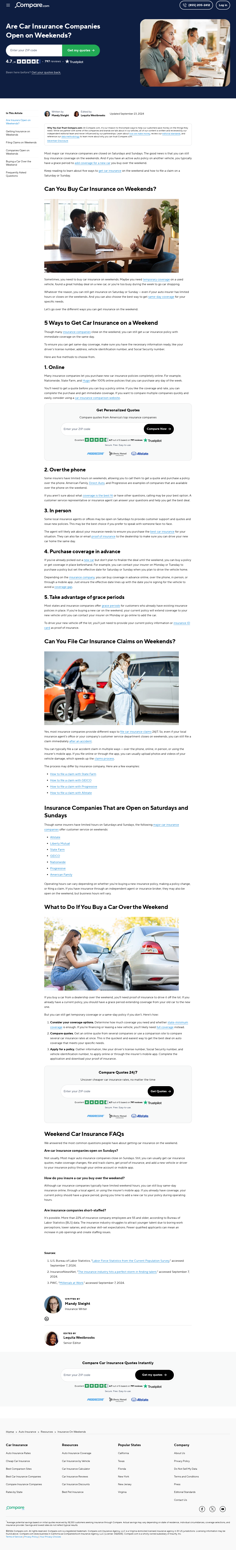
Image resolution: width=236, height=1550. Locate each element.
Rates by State (14, 1492)
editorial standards (171, 133)
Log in (223, 5)
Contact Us (180, 1500)
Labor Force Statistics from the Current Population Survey (130, 1261)
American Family (61, 875)
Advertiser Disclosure (57, 140)
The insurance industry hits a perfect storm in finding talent (117, 1272)
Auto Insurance (27, 1432)
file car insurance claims (136, 732)
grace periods (111, 606)
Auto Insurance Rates (18, 1453)
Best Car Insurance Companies (23, 1476)
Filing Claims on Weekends (21, 142)
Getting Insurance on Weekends (18, 133)
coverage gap (63, 587)
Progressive (58, 868)
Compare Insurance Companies (24, 1484)
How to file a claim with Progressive (73, 786)
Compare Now (156, 429)
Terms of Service (14, 1536)
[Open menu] (8, 5)
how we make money (139, 133)
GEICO (55, 856)
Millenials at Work (71, 1283)
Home (10, 1432)
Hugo (86, 380)
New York (123, 1476)
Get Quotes (158, 1091)
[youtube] (223, 1509)
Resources (47, 1432)
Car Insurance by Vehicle (76, 1461)
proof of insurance (103, 536)
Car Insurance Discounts (76, 1484)
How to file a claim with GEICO (70, 780)
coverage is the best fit (98, 495)
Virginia (122, 1492)
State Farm (57, 849)
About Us (179, 1453)
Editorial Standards (184, 1492)
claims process (104, 758)
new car (89, 560)
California (123, 1453)
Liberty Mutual (60, 843)
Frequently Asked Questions (16, 174)
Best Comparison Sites (19, 1469)
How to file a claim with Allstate (71, 793)
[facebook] (202, 1509)
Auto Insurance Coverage (76, 1453)
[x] (212, 1509)
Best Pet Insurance (73, 1492)
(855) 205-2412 (199, 5)
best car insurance (162, 531)
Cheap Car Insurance (18, 1461)
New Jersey (124, 1484)
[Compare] (32, 5)
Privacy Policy (182, 1461)
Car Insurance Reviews (75, 1476)
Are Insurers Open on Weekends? (18, 122)
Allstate (55, 837)
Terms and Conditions (186, 1476)
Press (177, 1484)
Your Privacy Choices (50, 1536)
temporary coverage (156, 279)
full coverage (165, 1027)
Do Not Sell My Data (185, 1469)
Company (181, 1445)
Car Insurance (17, 1445)
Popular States (129, 1445)
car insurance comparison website (97, 398)
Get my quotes (78, 50)
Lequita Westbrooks (93, 115)
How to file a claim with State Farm (73, 774)
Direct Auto (97, 483)
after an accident (80, 741)
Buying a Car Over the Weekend (18, 163)
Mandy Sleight (60, 115)
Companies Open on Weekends (18, 152)
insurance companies (77, 332)
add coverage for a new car (92, 163)
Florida (122, 1469)
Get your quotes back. (46, 72)
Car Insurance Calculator (76, 1469)
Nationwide (58, 862)
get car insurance (110, 171)
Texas (121, 1461)
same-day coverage (161, 297)
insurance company (82, 577)
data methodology (70, 136)
